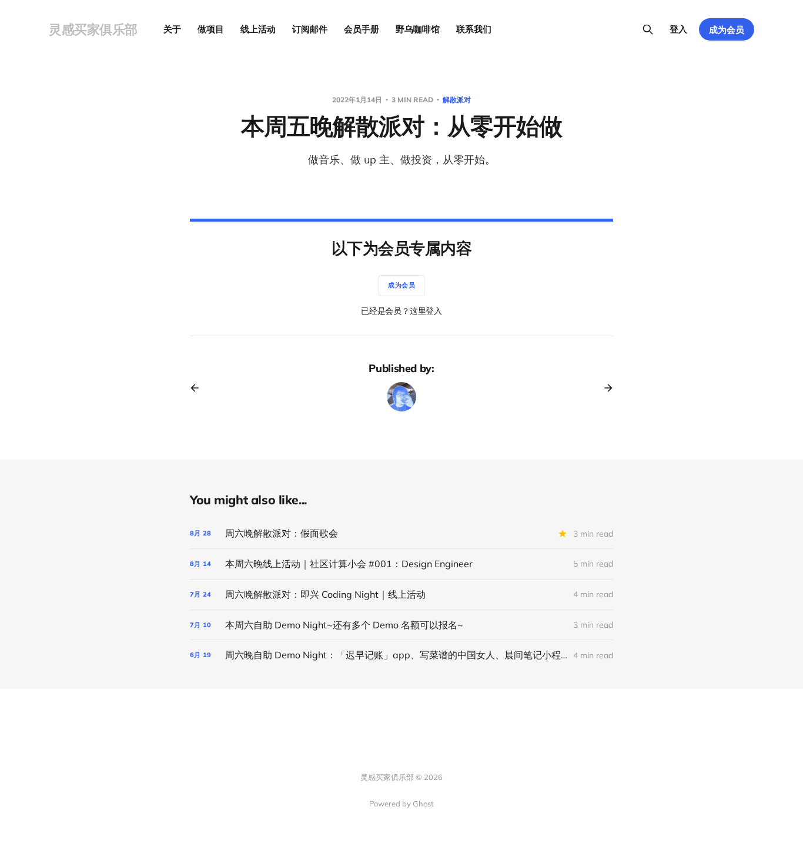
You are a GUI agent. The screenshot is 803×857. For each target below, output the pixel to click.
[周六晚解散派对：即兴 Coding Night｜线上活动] (401, 595)
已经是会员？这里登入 (401, 311)
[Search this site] (648, 29)
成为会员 (726, 29)
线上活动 (258, 29)
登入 (678, 29)
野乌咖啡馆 (418, 29)
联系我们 (473, 29)
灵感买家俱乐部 (93, 29)
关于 (172, 29)
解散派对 (457, 99)
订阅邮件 (309, 29)
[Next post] (604, 388)
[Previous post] (199, 388)
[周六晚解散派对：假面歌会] (401, 533)
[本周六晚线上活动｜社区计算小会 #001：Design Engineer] (401, 564)
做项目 (211, 29)
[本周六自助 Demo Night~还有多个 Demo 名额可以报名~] (401, 625)
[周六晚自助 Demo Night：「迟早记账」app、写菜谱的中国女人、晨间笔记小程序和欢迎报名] (401, 655)
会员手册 (361, 29)
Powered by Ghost (401, 803)
